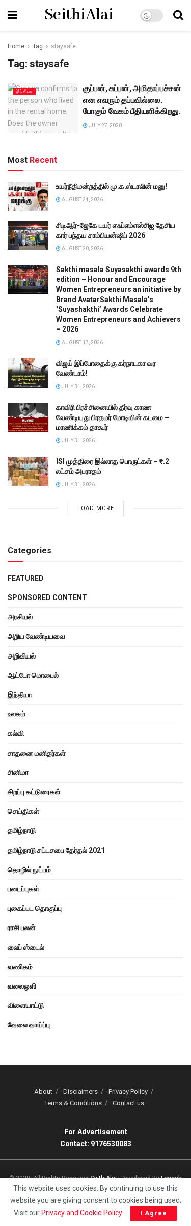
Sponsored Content (47, 597)
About (43, 1091)
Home (16, 46)
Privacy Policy (128, 1091)
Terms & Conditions (73, 1103)
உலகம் (16, 714)
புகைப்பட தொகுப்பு (35, 908)
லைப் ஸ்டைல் (26, 947)
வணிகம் (20, 967)
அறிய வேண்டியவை (36, 636)
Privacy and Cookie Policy (81, 1213)
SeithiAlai (78, 15)
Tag (38, 46)
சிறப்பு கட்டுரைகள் (34, 792)
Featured (26, 578)
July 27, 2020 (105, 125)
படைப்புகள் (23, 889)
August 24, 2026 (82, 199)
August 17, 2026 (82, 342)
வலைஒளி (22, 986)
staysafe (63, 46)
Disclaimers (80, 1091)
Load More (95, 508)
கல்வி (16, 733)
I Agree (153, 1213)
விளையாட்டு (26, 1005)
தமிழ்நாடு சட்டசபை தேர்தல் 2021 (56, 850)
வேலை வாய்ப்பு (29, 1025)
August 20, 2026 (82, 248)
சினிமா (18, 772)
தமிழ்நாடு (22, 830)
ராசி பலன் (22, 927)
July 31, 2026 (78, 387)
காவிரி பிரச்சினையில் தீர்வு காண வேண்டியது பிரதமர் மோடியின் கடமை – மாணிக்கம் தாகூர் (112, 417)
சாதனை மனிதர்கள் (37, 753)
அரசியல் (20, 617)
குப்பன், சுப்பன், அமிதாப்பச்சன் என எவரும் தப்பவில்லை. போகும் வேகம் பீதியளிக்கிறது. (132, 99)
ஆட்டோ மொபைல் (33, 675)
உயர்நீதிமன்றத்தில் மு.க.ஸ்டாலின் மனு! (111, 186)
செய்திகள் (23, 811)
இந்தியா (24, 91)
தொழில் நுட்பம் (29, 869)
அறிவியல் (22, 656)
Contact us (128, 1103)
